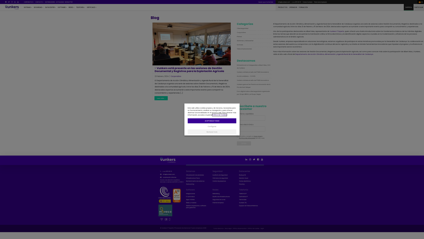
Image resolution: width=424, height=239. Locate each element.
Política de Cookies (219, 115)
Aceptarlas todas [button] (212, 121)
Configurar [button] (212, 126)
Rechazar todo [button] (212, 132)
